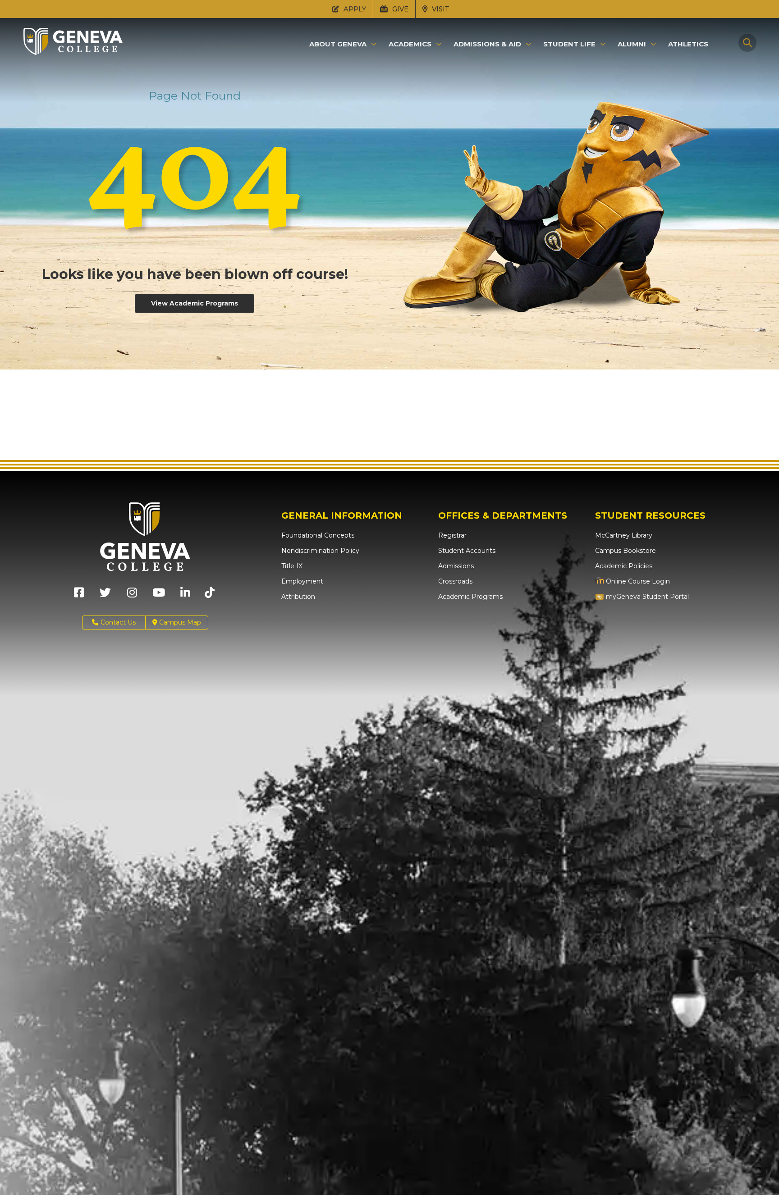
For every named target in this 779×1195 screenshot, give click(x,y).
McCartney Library (623, 535)
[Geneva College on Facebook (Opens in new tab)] (79, 595)
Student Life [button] (569, 44)
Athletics (688, 44)
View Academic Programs (194, 303)
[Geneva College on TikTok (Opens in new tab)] (212, 595)
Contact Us (118, 622)
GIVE (399, 9)
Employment (302, 581)
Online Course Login (637, 581)
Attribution (298, 597)
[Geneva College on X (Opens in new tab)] (105, 595)
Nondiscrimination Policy (320, 551)
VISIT (439, 9)
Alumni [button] (632, 44)
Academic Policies (623, 566)
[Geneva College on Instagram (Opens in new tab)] (132, 595)
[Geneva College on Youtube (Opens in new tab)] (158, 595)
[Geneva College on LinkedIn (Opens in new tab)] (185, 595)
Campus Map (179, 622)
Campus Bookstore (625, 551)
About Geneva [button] (338, 44)
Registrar (452, 535)
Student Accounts (466, 551)
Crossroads (455, 581)
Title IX (291, 566)
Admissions (456, 566)
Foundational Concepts (317, 535)
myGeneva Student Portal (646, 597)
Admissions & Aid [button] (487, 44)
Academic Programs (470, 597)
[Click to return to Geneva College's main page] (73, 52)
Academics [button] (410, 44)
